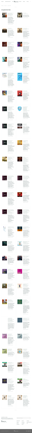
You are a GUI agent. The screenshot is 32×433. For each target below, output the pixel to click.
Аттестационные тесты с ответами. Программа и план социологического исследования (26, 177)
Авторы (24, 1)
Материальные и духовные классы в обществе (26, 227)
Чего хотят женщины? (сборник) (9, 396)
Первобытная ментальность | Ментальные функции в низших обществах (11, 92)
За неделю (23, 423)
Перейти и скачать (25, 17)
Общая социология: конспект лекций (26, 380)
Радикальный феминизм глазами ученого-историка (26, 43)
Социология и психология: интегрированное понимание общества (11, 285)
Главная (2, 1)
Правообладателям (7, 1)
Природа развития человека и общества (11, 43)
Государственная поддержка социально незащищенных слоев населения (11, 125)
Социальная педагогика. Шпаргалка (10, 350)
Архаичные (10, 28)
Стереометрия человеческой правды (25, 141)
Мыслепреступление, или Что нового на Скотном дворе (26, 270)
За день (23, 424)
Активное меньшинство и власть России (10, 270)
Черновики (18, 424)
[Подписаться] (30, 418)
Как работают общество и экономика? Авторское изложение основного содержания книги (26, 109)
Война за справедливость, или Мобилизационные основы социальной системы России (26, 364)
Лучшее (28, 1)
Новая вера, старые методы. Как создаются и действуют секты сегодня (11, 158)
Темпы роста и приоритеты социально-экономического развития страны (11, 141)
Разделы (20, 1)
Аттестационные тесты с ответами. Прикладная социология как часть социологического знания (11, 194)
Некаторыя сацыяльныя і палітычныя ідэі (10, 300)
